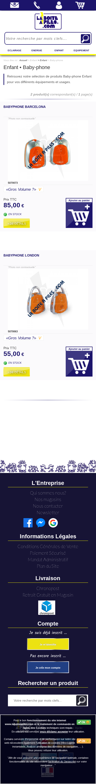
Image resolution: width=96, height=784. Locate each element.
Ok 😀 (85, 722)
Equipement (81, 50)
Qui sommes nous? (48, 492)
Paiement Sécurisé (48, 553)
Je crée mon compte (47, 667)
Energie (36, 50)
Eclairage (14, 50)
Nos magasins (47, 499)
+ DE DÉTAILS (16, 223)
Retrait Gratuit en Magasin (48, 594)
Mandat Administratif (48, 559)
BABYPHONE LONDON (21, 255)
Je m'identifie (48, 644)
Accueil (23, 60)
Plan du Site (48, 566)
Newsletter (48, 512)
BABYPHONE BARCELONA (24, 107)
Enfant (59, 50)
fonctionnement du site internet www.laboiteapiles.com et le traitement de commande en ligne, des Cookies (40, 724)
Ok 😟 (85, 741)
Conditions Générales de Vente (47, 546)
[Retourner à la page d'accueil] (48, 21)
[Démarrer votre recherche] (85, 38)
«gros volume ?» (23, 189)
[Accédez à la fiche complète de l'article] (48, 150)
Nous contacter (48, 506)
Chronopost (47, 588)
